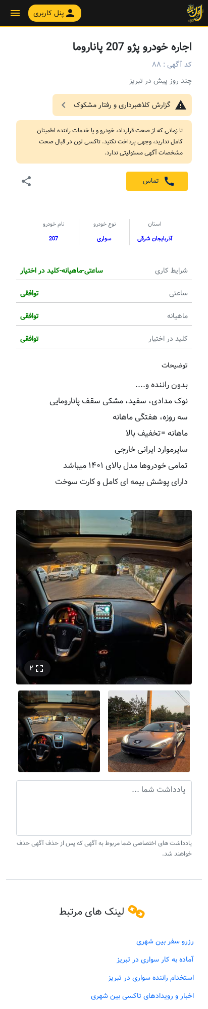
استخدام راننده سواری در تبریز (151, 978)
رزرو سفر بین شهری (165, 941)
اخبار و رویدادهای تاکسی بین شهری (142, 996)
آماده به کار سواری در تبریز (155, 959)
